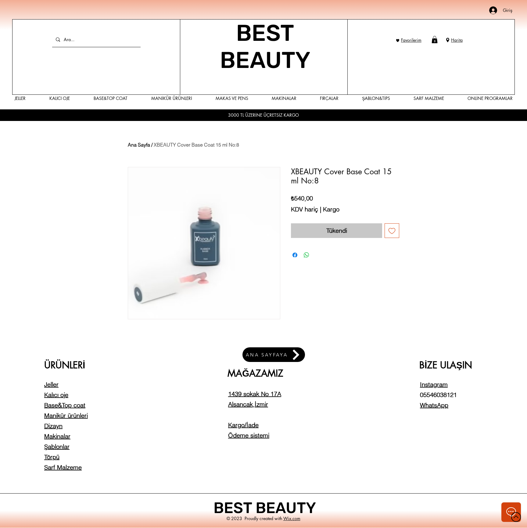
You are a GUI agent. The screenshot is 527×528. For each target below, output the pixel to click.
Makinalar (57, 436)
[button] (435, 39)
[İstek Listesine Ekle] (392, 230)
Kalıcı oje (56, 395)
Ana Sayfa (139, 145)
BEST (234, 508)
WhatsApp (434, 405)
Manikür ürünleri (66, 415)
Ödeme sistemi (248, 435)
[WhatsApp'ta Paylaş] (306, 255)
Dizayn (53, 426)
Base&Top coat (64, 405)
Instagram (434, 384)
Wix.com (291, 518)
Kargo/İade (243, 425)
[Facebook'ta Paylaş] (295, 255)
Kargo (331, 209)
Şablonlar (57, 446)
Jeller (51, 384)
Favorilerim (411, 40)
